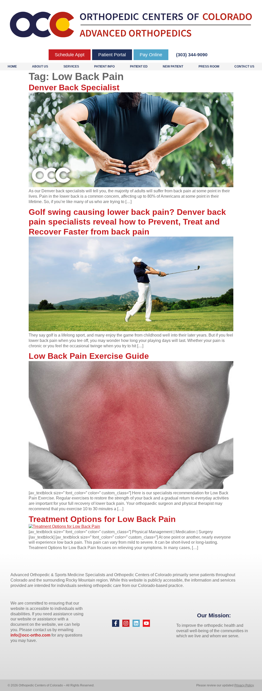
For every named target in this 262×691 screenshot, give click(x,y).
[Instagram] (125, 623)
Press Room (209, 66)
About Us (40, 66)
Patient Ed (139, 66)
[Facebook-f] (115, 623)
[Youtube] (146, 623)
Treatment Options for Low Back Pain (102, 519)
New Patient (173, 66)
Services (71, 66)
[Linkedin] (136, 623)
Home (12, 66)
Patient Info (104, 66)
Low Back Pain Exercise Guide (89, 356)
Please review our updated (215, 685)
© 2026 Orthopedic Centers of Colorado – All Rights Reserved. (51, 685)
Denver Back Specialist (74, 87)
